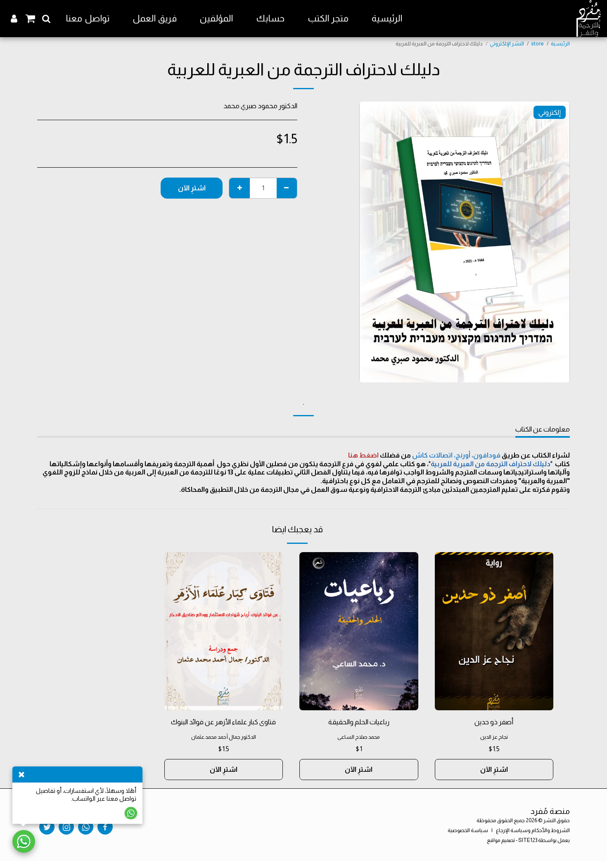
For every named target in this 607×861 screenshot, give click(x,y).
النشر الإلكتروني (507, 43)
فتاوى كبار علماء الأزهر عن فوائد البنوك (223, 722)
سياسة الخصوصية (468, 830)
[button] (46, 18)
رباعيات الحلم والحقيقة (358, 722)
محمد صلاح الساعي (358, 737)
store (537, 43)
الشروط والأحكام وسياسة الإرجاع (533, 830)
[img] (494, 631)
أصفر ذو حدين (493, 722)
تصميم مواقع (501, 840)
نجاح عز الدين (494, 737)
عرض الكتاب (493, 699)
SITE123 (527, 840)
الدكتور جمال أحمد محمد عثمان (223, 737)
